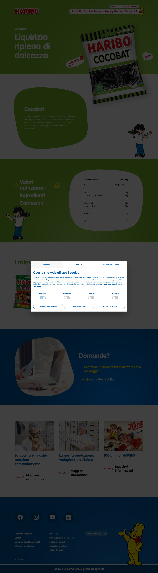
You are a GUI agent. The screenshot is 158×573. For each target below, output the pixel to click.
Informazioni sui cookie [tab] (111, 264)
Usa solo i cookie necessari (48, 306)
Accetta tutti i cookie (110, 306)
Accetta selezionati (79, 306)
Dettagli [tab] (79, 264)
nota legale (37, 286)
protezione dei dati (108, 284)
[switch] (67, 297)
